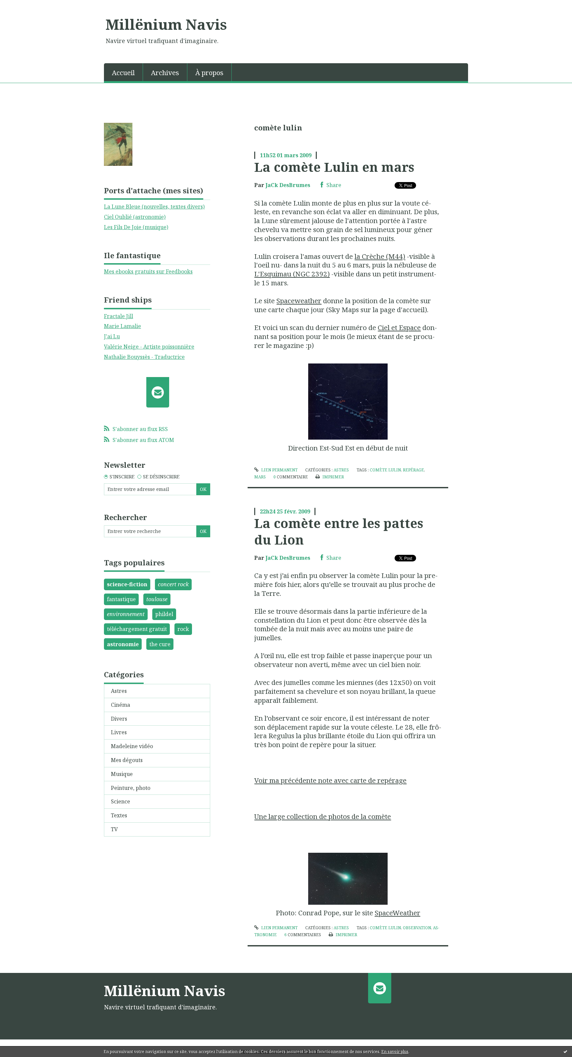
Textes (119, 815)
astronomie (123, 644)
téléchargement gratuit (137, 629)
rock (183, 629)
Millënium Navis (166, 24)
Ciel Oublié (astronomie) (135, 216)
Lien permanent (278, 470)
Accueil (123, 72)
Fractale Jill (118, 316)
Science (120, 801)
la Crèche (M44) (380, 256)
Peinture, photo (130, 788)
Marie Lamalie (122, 326)
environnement (126, 614)
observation (417, 928)
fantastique (121, 599)
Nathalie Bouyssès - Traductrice (144, 356)
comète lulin (385, 470)
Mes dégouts (127, 760)
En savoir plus (394, 1051)
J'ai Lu (112, 336)
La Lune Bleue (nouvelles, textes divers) (154, 206)
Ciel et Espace (399, 327)
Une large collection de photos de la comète (322, 816)
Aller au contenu (24, 6)
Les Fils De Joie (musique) (136, 227)
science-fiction (127, 584)
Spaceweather (298, 300)
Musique (122, 774)
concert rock (173, 584)
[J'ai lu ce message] (565, 1051)
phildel (164, 614)
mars (260, 477)
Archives (165, 72)
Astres (119, 691)
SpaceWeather (397, 912)
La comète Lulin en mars (334, 166)
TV (114, 829)
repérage (413, 470)
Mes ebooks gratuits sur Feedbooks (148, 271)
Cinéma (120, 704)
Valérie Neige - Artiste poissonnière (149, 346)
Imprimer (332, 477)
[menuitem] (123, 72)
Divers (119, 718)
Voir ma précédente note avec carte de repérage (330, 780)
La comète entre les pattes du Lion (338, 531)
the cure (159, 644)
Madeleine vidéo (132, 746)
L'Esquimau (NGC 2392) (292, 273)
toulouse (156, 599)
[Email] (157, 392)
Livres (119, 732)
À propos (209, 72)
